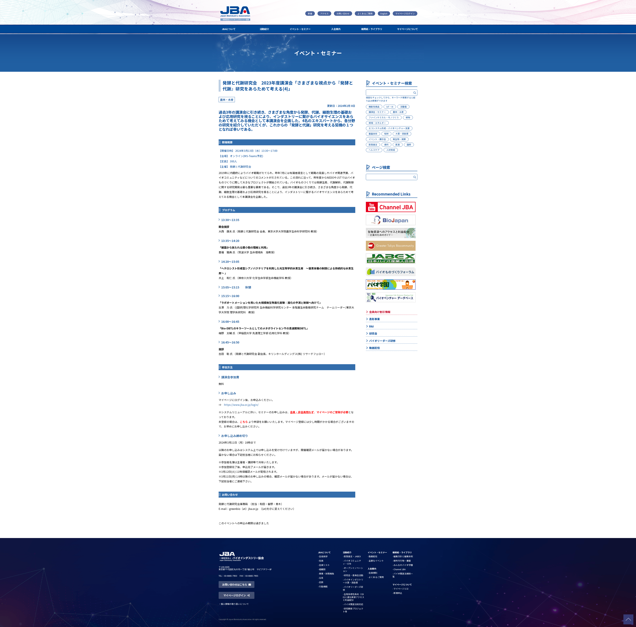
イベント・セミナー (300, 29)
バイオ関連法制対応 (353, 604)
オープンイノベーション (353, 569)
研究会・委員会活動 (353, 575)
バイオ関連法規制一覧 (403, 575)
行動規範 (323, 586)
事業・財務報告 (326, 573)
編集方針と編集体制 (403, 556)
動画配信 (374, 347)
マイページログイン (405, 13)
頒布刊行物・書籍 (402, 560)
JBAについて (229, 29)
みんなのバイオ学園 (403, 565)
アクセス (324, 13)
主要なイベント (376, 560)
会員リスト (324, 565)
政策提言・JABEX (352, 556)
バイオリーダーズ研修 (382, 340)
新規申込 (398, 593)
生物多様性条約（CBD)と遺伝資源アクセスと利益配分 (353, 597)
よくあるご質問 (364, 13)
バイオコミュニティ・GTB (352, 562)
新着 (310, 13)
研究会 (373, 333)
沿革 (321, 577)
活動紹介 (264, 29)
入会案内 (336, 29)
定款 (321, 582)
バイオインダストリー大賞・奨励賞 (353, 581)
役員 (321, 560)
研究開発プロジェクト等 (353, 610)
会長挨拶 (323, 556)
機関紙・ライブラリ (371, 29)
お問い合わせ (343, 13)
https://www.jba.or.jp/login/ (241, 405)
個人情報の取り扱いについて (235, 603)
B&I (371, 326)
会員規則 (373, 572)
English (383, 13)
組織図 (322, 569)
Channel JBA (400, 569)
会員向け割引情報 (379, 311)
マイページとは (401, 588)
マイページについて (407, 29)
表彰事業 (374, 318)
